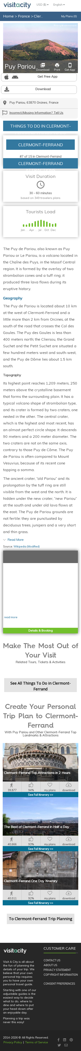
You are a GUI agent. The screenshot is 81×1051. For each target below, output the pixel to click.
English (58, 4)
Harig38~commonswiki (65, 25)
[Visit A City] (15, 951)
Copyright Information (61, 974)
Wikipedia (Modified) (27, 546)
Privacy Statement (57, 970)
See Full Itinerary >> (40, 794)
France (24, 16)
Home (8, 16)
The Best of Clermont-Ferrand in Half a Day (36, 827)
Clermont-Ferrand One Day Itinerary (31, 881)
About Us (50, 965)
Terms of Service (36, 1042)
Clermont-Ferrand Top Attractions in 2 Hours (37, 773)
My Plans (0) (69, 16)
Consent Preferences (59, 983)
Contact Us (52, 960)
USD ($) (42, 4)
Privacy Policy (13, 1042)
